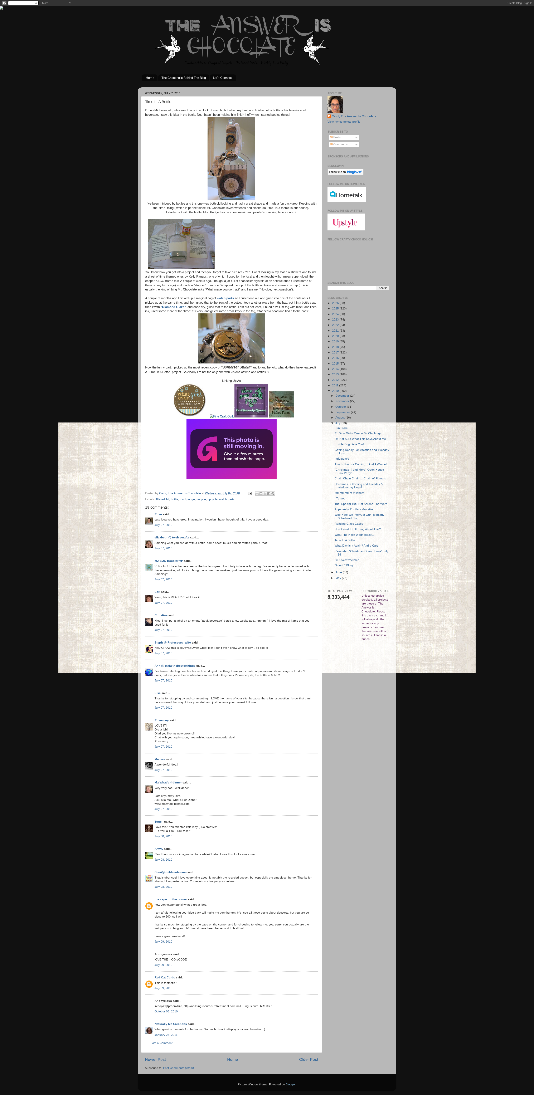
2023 (336, 319)
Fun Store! (342, 428)
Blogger (291, 1084)
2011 (335, 385)
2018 (336, 347)
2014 (336, 369)
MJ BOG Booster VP (169, 560)
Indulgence (342, 458)
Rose (158, 514)
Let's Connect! (223, 77)
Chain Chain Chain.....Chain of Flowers (360, 478)
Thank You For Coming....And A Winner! (361, 464)
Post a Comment (161, 1043)
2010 (336, 390)
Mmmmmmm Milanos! (349, 492)
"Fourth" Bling (344, 565)
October (341, 406)
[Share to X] (265, 494)
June (339, 572)
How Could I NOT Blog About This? (358, 529)
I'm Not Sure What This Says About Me (360, 438)
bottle (174, 499)
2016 (336, 358)
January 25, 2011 (166, 1034)
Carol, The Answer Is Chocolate (354, 116)
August (340, 417)
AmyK (159, 848)
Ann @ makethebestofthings (175, 665)
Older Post (308, 1059)
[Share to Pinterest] (273, 494)
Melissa (160, 759)
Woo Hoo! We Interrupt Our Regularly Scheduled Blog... (359, 516)
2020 (336, 336)
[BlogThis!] (261, 494)
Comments (340, 144)
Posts (336, 137)
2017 (336, 352)
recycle (201, 499)
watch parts (225, 298)
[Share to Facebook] (269, 494)
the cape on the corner (171, 899)
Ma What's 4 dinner (168, 782)
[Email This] (257, 494)
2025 (336, 308)
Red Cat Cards (165, 977)
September (343, 412)
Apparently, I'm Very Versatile (354, 509)
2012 (336, 379)
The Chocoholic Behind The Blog (183, 77)
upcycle (213, 499)
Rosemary (162, 720)
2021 (336, 330)
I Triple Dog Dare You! (349, 444)
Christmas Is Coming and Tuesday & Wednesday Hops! (359, 486)
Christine (161, 615)
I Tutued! (340, 498)
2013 (336, 374)
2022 (336, 325)
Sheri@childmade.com (170, 872)
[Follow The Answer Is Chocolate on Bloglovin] (345, 174)
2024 (336, 314)
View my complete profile (343, 121)
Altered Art (162, 499)
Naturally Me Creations (171, 1024)
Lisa (158, 693)
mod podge (187, 499)
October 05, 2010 (166, 1011)
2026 (336, 303)
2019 (336, 341)
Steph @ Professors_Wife (173, 642)
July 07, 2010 (163, 525)
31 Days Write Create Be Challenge (358, 433)
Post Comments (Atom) (178, 1068)
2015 (336, 363)
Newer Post (155, 1059)
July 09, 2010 (163, 941)
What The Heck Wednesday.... (355, 534)
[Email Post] (249, 493)
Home (150, 77)
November (342, 401)
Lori (157, 591)
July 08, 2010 (163, 836)
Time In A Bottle (345, 540)
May (338, 578)
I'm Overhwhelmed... (348, 560)
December (342, 395)
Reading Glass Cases (349, 523)
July (338, 423)
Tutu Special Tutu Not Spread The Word (361, 503)
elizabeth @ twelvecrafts (172, 537)
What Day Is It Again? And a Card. (357, 545)
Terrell (159, 821)
